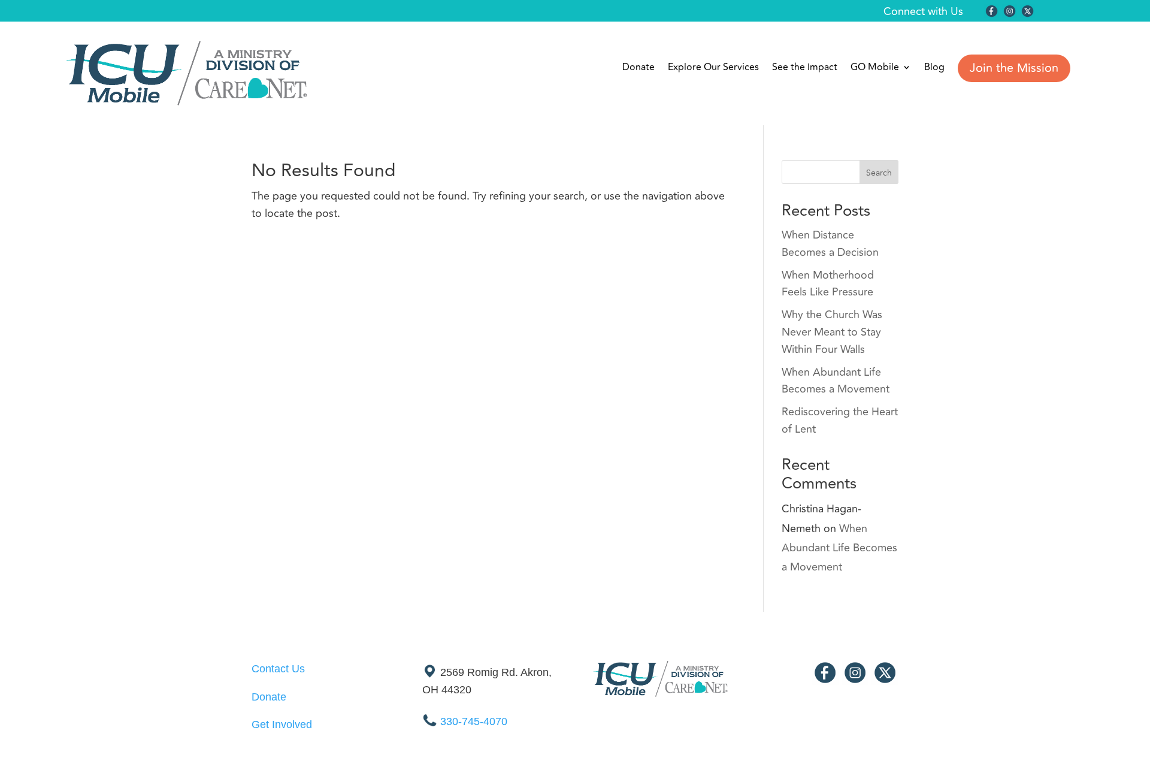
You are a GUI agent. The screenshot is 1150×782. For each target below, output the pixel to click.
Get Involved (282, 724)
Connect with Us (923, 11)
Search (879, 173)
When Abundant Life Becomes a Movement (835, 381)
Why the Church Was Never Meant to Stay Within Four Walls (832, 332)
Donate (638, 68)
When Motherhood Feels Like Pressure (828, 284)
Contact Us (278, 669)
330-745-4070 (473, 721)
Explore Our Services (713, 68)
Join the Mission (1014, 68)
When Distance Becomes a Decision (830, 244)
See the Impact (804, 68)
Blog (934, 68)
